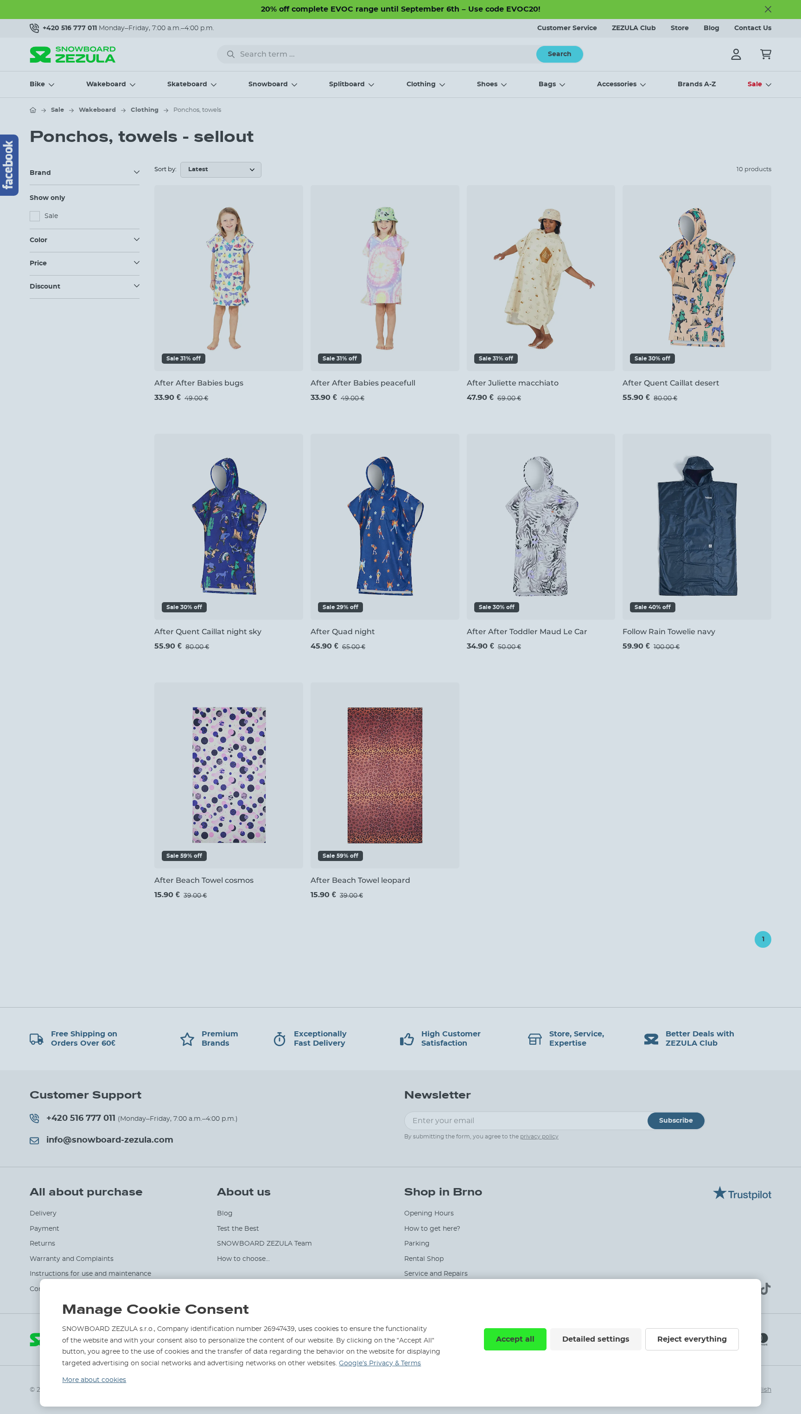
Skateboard (187, 84)
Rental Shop (424, 1259)
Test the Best (238, 1229)
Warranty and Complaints (72, 1259)
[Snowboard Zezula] (73, 54)
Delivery (43, 1213)
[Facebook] (9, 165)
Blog (711, 28)
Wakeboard (106, 84)
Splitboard (347, 84)
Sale (755, 84)
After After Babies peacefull (363, 383)
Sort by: (165, 170)
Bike (37, 84)
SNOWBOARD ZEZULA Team (264, 1243)
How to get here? (432, 1229)
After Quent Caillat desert (671, 383)
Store (680, 28)
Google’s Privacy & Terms (380, 1363)
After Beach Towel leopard (360, 880)
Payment (44, 1229)
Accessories (616, 84)
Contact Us (752, 28)
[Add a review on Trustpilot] (742, 1198)
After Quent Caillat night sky (207, 631)
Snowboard (268, 84)
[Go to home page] (33, 110)
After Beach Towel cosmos (204, 880)
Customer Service (567, 28)
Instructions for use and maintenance (90, 1274)
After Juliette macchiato (513, 383)
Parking (417, 1243)
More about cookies (94, 1380)
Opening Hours (429, 1213)
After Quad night (343, 631)
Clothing (421, 84)
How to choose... (243, 1259)
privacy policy (539, 1136)
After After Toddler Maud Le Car (527, 631)
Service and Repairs (436, 1274)
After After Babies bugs (198, 383)
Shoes (487, 84)
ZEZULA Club (634, 28)
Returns (42, 1243)
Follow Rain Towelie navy (669, 631)
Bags (547, 84)
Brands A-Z (697, 84)
